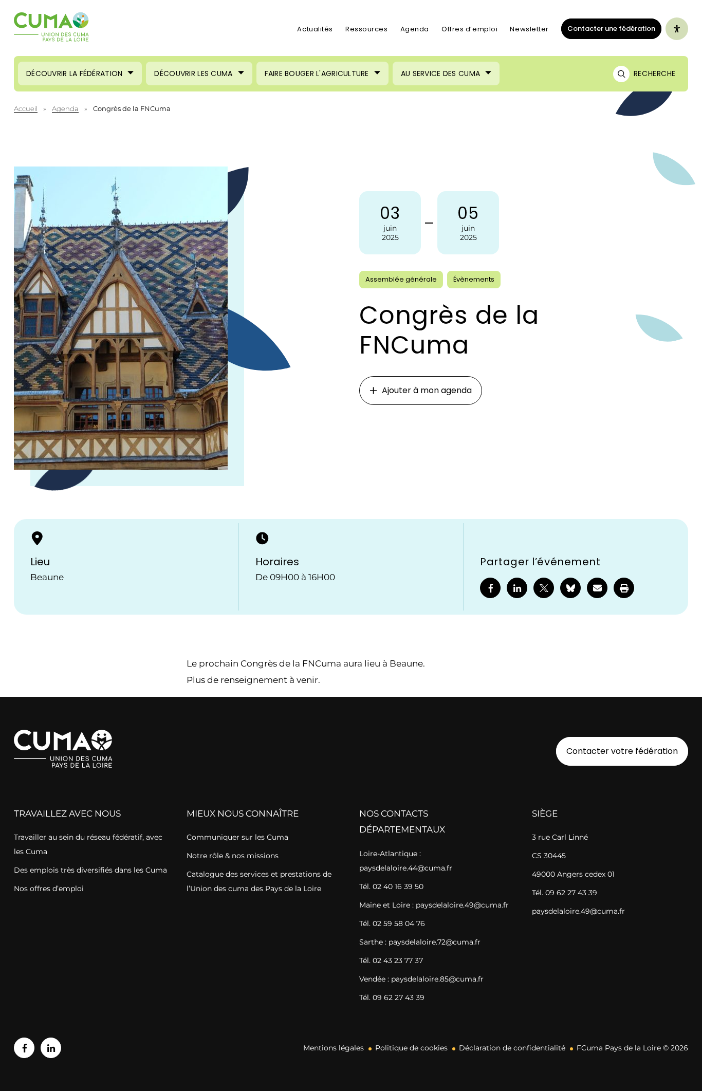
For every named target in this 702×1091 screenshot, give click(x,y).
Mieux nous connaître (243, 813)
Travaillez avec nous (67, 813)
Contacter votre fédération (617, 751)
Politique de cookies (411, 1047)
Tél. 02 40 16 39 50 (391, 886)
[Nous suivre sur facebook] (24, 1048)
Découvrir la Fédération (74, 73)
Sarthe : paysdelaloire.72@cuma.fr (420, 942)
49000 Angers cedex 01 (573, 874)
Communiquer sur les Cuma (237, 837)
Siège (545, 813)
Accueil (26, 108)
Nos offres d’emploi (49, 888)
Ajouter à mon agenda (427, 390)
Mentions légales (333, 1047)
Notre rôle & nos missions (233, 855)
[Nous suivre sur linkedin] (51, 1048)
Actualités (315, 29)
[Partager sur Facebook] (490, 588)
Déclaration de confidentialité (512, 1047)
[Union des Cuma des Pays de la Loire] (51, 29)
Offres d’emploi (469, 29)
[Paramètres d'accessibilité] (677, 28)
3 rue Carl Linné (560, 837)
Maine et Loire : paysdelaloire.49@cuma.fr (434, 905)
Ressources (366, 29)
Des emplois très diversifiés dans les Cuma (90, 870)
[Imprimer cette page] (624, 588)
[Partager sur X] (543, 588)
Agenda (414, 29)
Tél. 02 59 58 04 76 (392, 923)
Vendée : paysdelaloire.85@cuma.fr (421, 979)
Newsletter (529, 29)
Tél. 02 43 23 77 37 (391, 960)
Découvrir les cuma (193, 73)
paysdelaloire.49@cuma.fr (578, 911)
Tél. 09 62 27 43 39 (391, 997)
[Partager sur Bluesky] (570, 588)
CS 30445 (549, 855)
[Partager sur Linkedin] (517, 588)
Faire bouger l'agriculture (317, 73)
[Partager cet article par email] (597, 588)
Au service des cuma (440, 73)
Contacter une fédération (608, 28)
